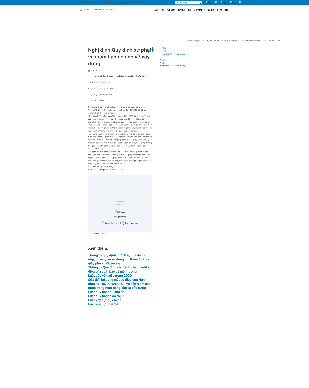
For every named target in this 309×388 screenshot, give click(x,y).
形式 (164, 51)
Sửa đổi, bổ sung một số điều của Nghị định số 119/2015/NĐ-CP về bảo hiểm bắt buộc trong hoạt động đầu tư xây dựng (119, 284)
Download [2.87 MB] (96, 233)
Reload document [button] (111, 223)
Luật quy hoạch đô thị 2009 (109, 296)
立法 (164, 48)
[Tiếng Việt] (216, 1)
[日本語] (240, 1)
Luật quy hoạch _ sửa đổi (106, 292)
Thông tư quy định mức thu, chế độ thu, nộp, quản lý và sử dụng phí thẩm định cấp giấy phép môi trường (119, 259)
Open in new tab (131, 223)
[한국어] (232, 1)
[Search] (199, 2)
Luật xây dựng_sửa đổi (105, 300)
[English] (223, 1)
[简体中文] (208, 1)
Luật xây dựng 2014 (103, 304)
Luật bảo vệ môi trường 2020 (110, 275)
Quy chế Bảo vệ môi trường (173, 54)
